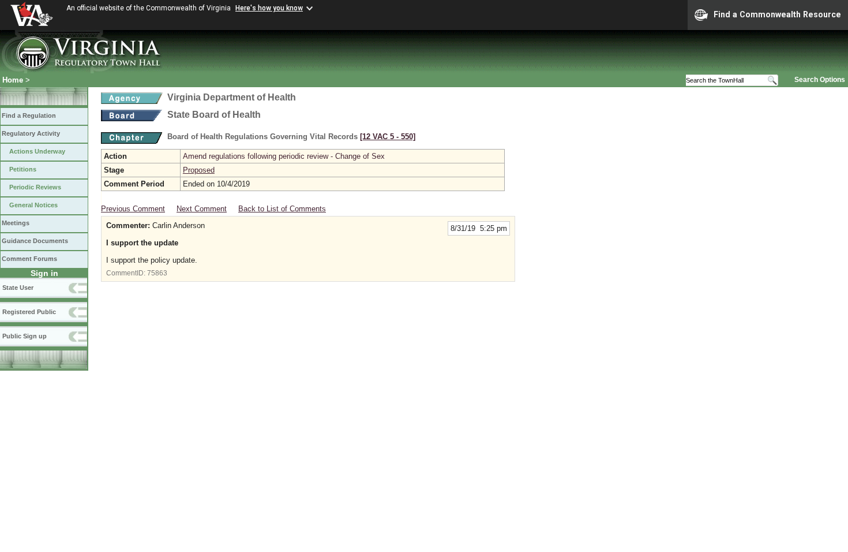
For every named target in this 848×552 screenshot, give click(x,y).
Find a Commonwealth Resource (777, 14)
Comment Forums (29, 258)
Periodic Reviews (35, 187)
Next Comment (202, 208)
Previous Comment (133, 208)
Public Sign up (24, 336)
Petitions (22, 169)
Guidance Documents (35, 240)
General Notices (33, 205)
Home (12, 80)
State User (17, 287)
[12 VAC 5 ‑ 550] (387, 136)
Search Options (819, 79)
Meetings (15, 222)
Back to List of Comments (282, 208)
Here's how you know (269, 8)
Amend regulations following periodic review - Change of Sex (284, 156)
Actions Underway (37, 151)
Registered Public (29, 311)
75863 (157, 273)
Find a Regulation (29, 115)
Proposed (199, 170)
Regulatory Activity (31, 133)
